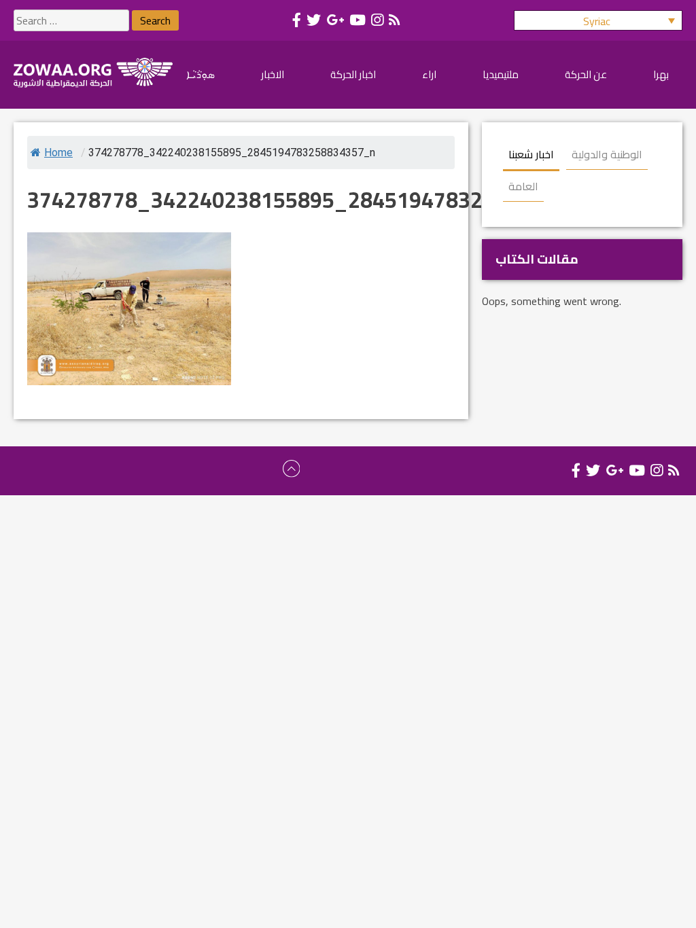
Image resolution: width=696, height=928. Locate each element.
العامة (523, 186)
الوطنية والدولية (607, 154)
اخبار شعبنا (531, 154)
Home (58, 152)
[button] (598, 20)
